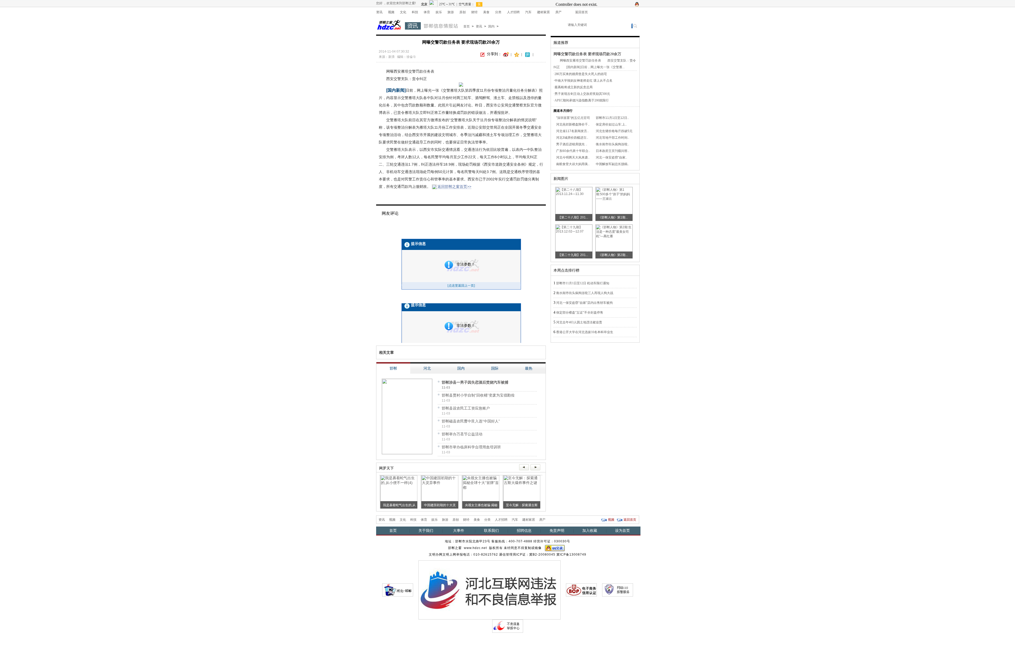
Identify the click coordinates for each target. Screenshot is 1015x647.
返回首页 (581, 12)
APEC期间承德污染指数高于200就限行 (582, 100)
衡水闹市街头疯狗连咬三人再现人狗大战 (584, 293)
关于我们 (425, 530)
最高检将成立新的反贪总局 (574, 87)
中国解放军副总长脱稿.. (612, 164)
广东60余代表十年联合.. (573, 151)
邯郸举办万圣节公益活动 (462, 434)
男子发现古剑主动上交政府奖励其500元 (582, 94)
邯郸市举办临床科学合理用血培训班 (471, 447)
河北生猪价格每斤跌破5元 (614, 131)
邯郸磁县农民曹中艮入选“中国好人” (471, 421)
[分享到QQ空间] (516, 54)
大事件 (458, 530)
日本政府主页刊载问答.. (612, 151)
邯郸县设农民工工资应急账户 (466, 408)
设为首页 (622, 530)
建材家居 (543, 12)
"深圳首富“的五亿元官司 (573, 118)
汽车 (528, 12)
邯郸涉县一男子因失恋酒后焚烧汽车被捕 (475, 382)
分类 (498, 12)
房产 (558, 12)
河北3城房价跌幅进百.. (572, 137)
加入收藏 (589, 530)
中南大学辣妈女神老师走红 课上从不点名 (583, 80)
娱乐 (439, 12)
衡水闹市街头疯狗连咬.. (612, 144)
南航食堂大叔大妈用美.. (572, 164)
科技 (415, 12)
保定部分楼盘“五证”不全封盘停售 (579, 312)
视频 (391, 12)
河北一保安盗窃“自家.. (611, 157)
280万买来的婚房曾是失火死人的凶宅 (581, 74)
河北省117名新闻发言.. (572, 131)
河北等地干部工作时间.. (612, 137)
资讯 (379, 12)
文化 (403, 12)
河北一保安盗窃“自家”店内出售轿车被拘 (584, 303)
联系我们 (491, 530)
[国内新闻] (396, 90)
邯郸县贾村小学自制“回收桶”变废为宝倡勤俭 (478, 395)
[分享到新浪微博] (506, 54)
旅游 (450, 12)
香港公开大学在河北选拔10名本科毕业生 (584, 332)
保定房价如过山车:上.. (611, 124)
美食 (486, 12)
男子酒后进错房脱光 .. (571, 144)
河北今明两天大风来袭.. (572, 157)
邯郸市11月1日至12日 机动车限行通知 (582, 283)
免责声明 (557, 530)
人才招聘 (513, 12)
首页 (466, 26)
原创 (462, 12)
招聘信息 (524, 530)
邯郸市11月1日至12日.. (612, 118)
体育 (427, 12)
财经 (474, 12)
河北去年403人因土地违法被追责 (579, 322)
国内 (491, 26)
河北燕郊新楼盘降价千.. (572, 124)
